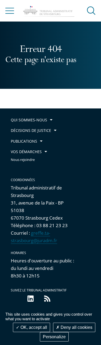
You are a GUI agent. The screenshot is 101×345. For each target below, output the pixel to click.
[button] (91, 10)
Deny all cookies (76, 327)
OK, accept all (33, 327)
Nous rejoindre (23, 159)
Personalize (54, 337)
